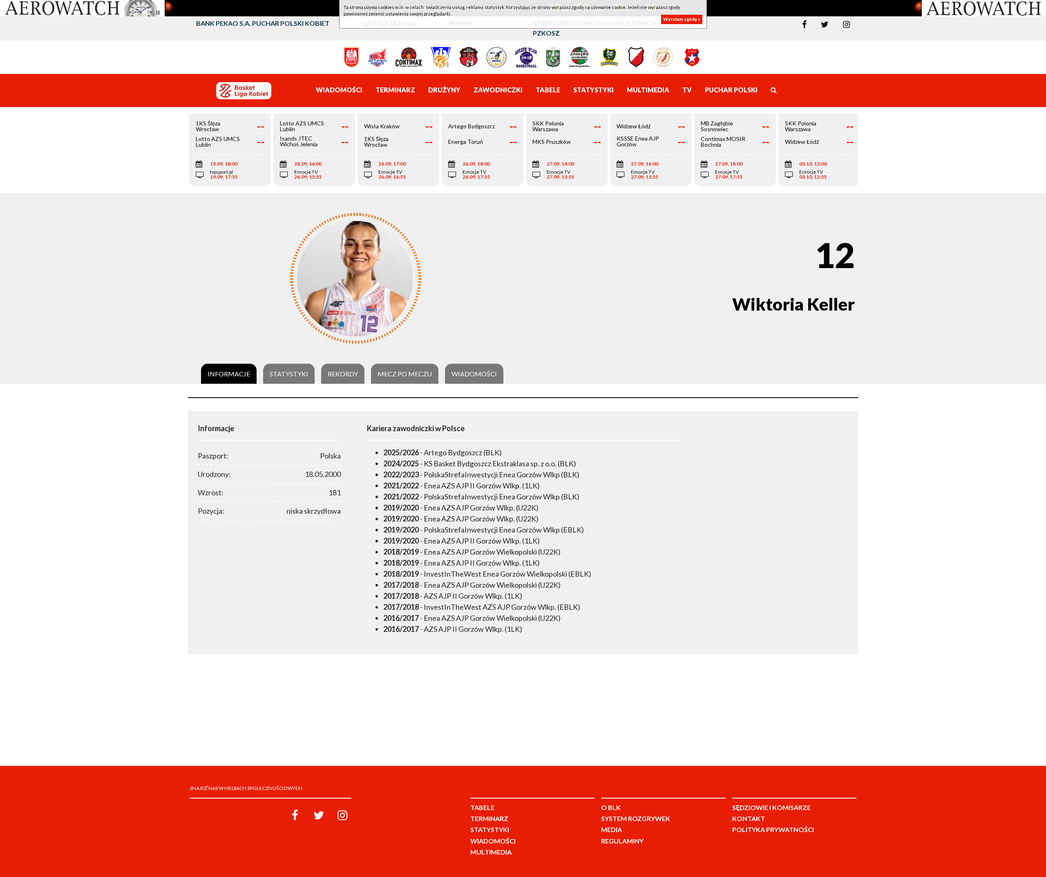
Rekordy (343, 374)
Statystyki (289, 374)
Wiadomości (474, 374)
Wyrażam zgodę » (681, 19)
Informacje (229, 374)
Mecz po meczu (405, 374)
